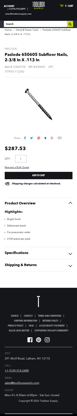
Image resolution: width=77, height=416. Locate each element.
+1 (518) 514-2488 (17, 370)
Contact (28, 316)
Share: (17, 138)
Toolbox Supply (49, 401)
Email (59, 138)
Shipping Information (25, 321)
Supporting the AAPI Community (51, 331)
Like (25, 138)
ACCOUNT (9, 6)
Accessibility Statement (52, 326)
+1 (52, 138)
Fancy (45, 138)
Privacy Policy (15, 326)
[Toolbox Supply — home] (38, 5)
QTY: (7, 159)
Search (14, 316)
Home (8, 30)
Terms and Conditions (49, 316)
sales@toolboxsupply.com (18, 14)
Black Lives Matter (19, 331)
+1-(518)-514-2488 (16, 9)
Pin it (38, 138)
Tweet (31, 138)
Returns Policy (50, 321)
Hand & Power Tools (27, 30)
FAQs (31, 326)
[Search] (70, 24)
